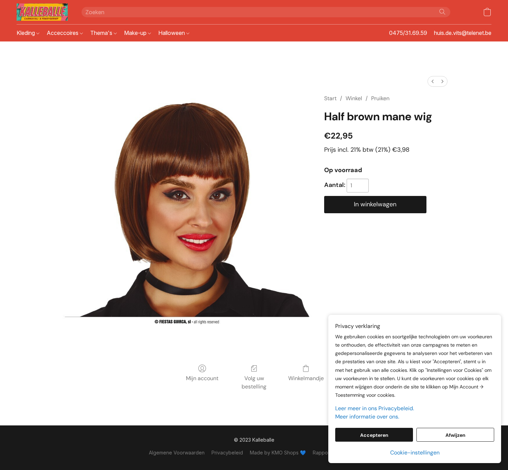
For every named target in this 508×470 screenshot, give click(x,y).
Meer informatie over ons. (367, 416)
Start (330, 98)
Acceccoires (63, 32)
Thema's (102, 32)
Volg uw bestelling (254, 382)
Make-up (136, 32)
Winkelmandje (306, 378)
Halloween (172, 32)
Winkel (354, 98)
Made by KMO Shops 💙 (278, 452)
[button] (42, 12)
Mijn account (202, 378)
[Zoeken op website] (442, 12)
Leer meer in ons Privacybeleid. (374, 408)
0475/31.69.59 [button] (408, 32)
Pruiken (380, 98)
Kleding (26, 32)
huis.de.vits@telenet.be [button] (462, 32)
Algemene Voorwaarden (177, 452)
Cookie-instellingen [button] (415, 452)
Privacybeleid (227, 452)
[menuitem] (433, 81)
